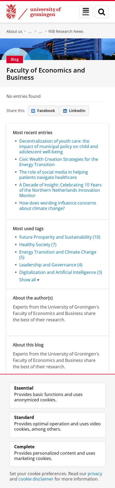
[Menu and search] (86, 12)
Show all (27, 279)
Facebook (46, 110)
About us (14, 31)
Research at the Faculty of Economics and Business (40, 31)
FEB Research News (65, 31)
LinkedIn (77, 110)
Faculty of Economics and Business (30, 31)
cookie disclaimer (35, 479)
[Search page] (101, 12)
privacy (95, 473)
